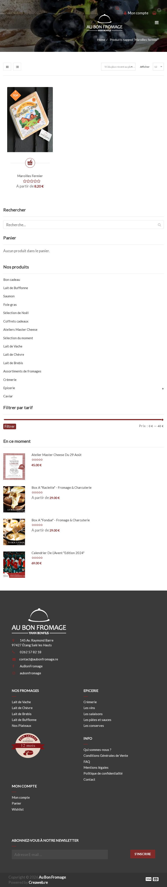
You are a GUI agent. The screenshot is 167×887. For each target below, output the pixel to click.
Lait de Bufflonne (15, 288)
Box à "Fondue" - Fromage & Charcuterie (61, 520)
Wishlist (18, 809)
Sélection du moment (18, 338)
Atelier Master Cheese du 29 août (57, 455)
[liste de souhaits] (14, 164)
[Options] (30, 163)
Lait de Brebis (13, 363)
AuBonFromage (31, 666)
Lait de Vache (12, 346)
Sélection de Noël (15, 313)
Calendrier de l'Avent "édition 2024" (58, 553)
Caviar (8, 396)
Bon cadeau (11, 279)
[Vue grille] (7, 67)
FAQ (87, 762)
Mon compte (137, 13)
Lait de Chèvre (13, 354)
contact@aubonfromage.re (38, 659)
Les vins (89, 708)
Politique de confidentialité (103, 773)
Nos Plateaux (21, 725)
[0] (154, 13)
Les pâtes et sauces (97, 720)
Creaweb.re (38, 882)
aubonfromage (30, 673)
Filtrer (10, 426)
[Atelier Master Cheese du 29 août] (14, 466)
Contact (89, 779)
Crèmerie (10, 380)
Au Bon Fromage (52, 877)
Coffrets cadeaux (15, 321)
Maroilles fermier (30, 176)
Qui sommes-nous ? (97, 750)
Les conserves (94, 725)
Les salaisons (93, 714)
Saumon (9, 296)
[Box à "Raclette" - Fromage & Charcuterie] (14, 499)
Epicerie (9, 388)
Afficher (145, 66)
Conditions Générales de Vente (106, 755)
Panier (16, 803)
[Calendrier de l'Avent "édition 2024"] (14, 564)
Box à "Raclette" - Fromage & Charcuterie (62, 487)
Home (101, 39)
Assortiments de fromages (22, 371)
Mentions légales (96, 767)
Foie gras (10, 304)
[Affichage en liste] (17, 67)
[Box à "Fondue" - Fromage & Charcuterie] (14, 532)
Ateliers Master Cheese (20, 329)
